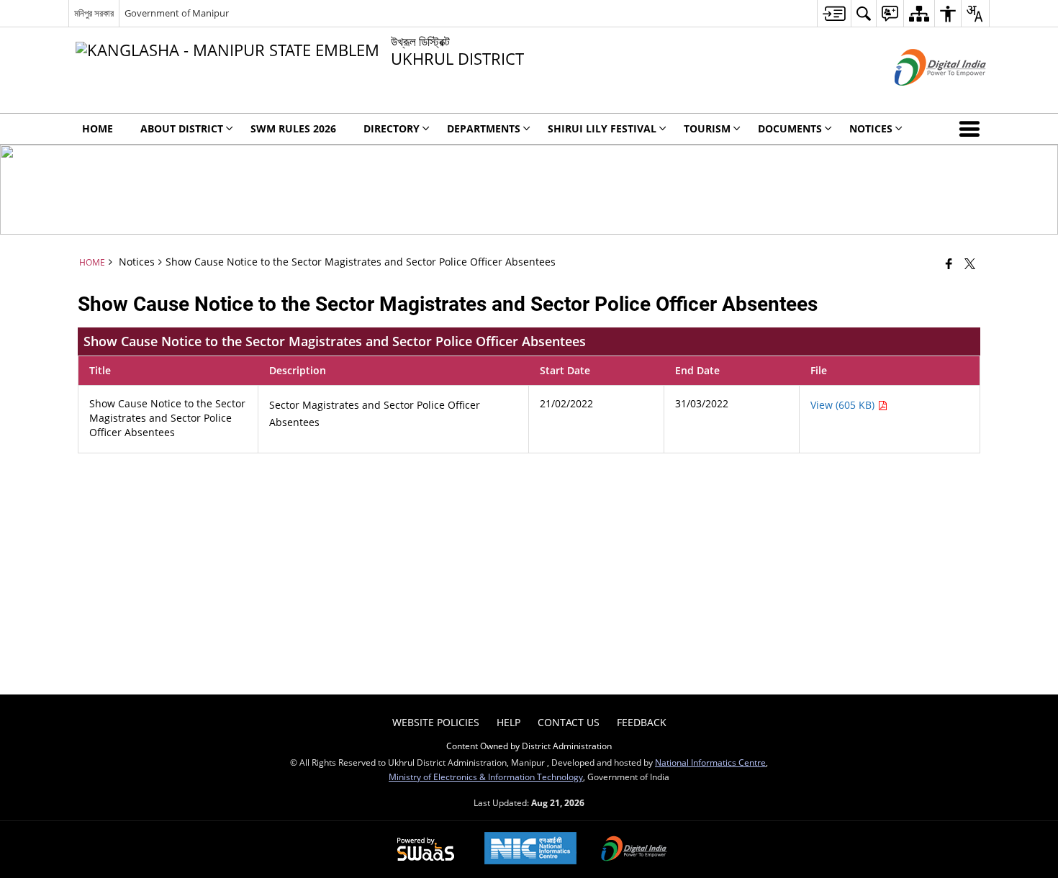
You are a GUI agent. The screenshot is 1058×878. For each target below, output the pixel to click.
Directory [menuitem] (391, 128)
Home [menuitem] (97, 128)
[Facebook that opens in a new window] (949, 263)
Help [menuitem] (508, 722)
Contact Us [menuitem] (569, 722)
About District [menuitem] (181, 128)
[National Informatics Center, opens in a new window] (530, 849)
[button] (972, 129)
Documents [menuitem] (790, 128)
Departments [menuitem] (483, 128)
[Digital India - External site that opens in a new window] (922, 97)
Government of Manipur (177, 12)
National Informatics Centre (710, 762)
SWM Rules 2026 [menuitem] (293, 128)
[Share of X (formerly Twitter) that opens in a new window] (970, 263)
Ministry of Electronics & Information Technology (486, 776)
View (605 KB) (843, 405)
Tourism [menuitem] (707, 128)
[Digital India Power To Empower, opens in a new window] (634, 850)
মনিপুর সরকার (94, 12)
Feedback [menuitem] (641, 722)
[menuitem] (834, 13)
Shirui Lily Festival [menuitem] (602, 128)
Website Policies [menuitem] (435, 722)
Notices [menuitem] (870, 128)
